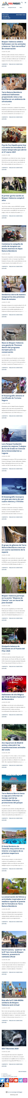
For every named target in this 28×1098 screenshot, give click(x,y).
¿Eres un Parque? (7, 1075)
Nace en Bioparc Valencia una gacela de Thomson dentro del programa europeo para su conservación (12, 347)
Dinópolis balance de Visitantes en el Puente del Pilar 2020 (13, 648)
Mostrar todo (21, 15)
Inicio (3, 7)
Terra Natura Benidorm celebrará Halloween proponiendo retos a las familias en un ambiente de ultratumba (13, 97)
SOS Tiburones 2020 (10, 1048)
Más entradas (22, 1071)
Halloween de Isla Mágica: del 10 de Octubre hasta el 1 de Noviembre (13, 696)
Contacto (5, 1074)
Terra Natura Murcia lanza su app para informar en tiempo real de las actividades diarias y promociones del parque (13, 798)
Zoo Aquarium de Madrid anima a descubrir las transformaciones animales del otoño (13, 746)
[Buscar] (22, 2)
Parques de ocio (12, 7)
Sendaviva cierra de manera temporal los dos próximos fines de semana (13, 296)
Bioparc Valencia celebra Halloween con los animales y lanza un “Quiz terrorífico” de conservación (14, 45)
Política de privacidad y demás (10, 1076)
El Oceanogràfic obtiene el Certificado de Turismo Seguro (13, 397)
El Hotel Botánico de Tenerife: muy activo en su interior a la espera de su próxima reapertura (13, 849)
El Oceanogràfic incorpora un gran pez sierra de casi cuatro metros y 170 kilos (13, 499)
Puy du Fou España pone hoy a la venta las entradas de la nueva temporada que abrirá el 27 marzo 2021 (14, 148)
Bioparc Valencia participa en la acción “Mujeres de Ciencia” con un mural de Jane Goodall (13, 599)
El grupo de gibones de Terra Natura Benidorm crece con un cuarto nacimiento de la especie (14, 548)
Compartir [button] (5, 64)
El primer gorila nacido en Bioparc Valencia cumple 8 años (13, 197)
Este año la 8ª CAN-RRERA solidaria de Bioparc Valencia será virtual (12, 1002)
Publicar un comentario (15, 64)
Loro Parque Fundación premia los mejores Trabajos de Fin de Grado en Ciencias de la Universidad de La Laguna (14, 448)
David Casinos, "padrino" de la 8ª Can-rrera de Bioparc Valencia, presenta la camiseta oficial (13, 953)
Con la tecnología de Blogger (14, 1092)
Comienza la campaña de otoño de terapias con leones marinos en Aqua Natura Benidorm (12, 247)
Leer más (4, 66)
